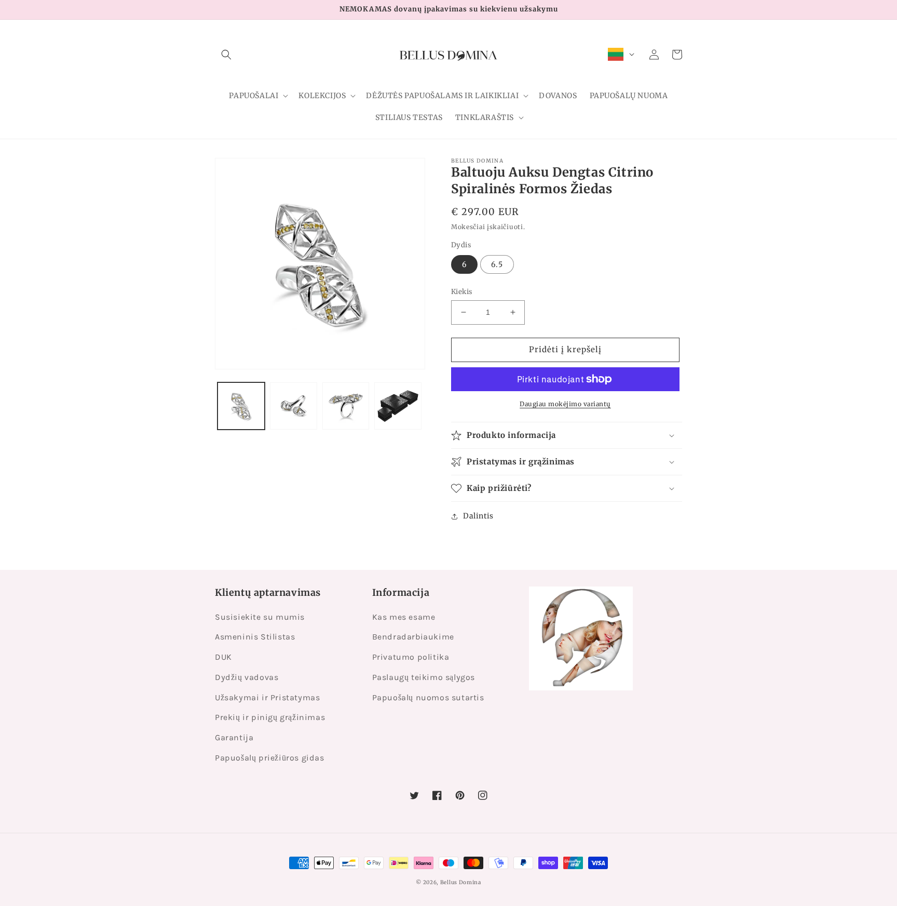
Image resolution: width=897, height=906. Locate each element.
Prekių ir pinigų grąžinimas (270, 717)
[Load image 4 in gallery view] (398, 406)
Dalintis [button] (478, 516)
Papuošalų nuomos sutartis (428, 697)
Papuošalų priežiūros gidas (269, 758)
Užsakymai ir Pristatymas (267, 697)
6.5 (497, 264)
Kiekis (461, 291)
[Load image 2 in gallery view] (293, 406)
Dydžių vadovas (246, 677)
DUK (223, 657)
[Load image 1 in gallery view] (241, 406)
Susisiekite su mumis (260, 617)
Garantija (234, 737)
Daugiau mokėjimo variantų (565, 404)
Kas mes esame (404, 617)
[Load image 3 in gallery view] (346, 406)
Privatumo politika (411, 657)
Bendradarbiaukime (413, 637)
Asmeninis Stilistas (255, 637)
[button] (226, 54)
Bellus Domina (460, 882)
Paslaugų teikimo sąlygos (423, 677)
